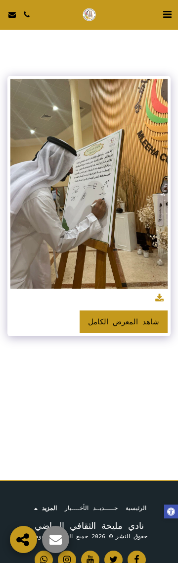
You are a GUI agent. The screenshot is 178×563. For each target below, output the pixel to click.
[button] (167, 14)
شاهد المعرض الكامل (123, 321)
